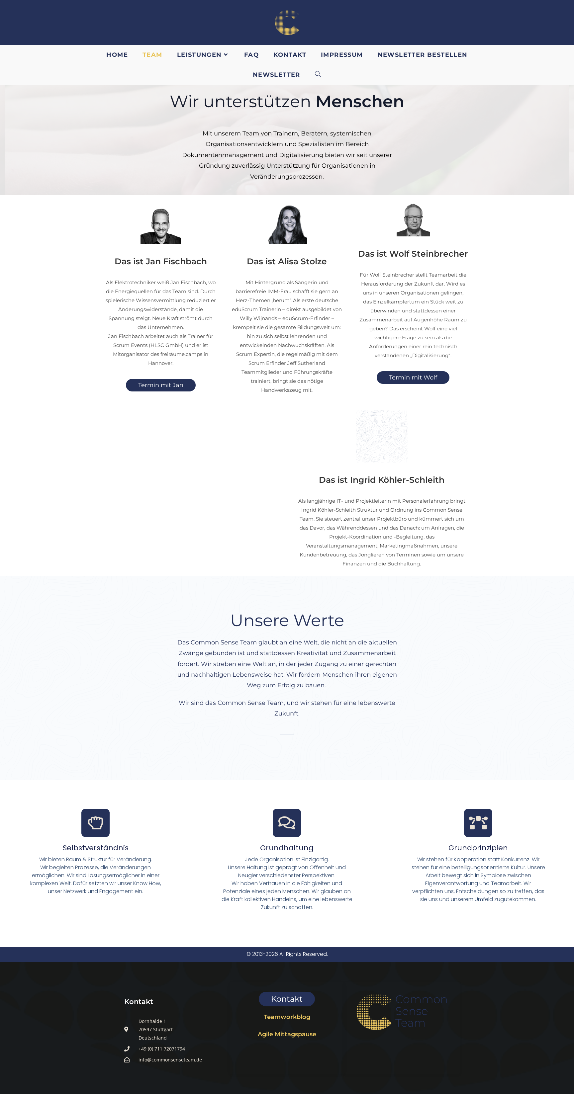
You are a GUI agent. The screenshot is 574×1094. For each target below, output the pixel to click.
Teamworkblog (287, 1017)
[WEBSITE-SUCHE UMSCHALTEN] (318, 75)
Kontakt (138, 1001)
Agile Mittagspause (287, 1034)
